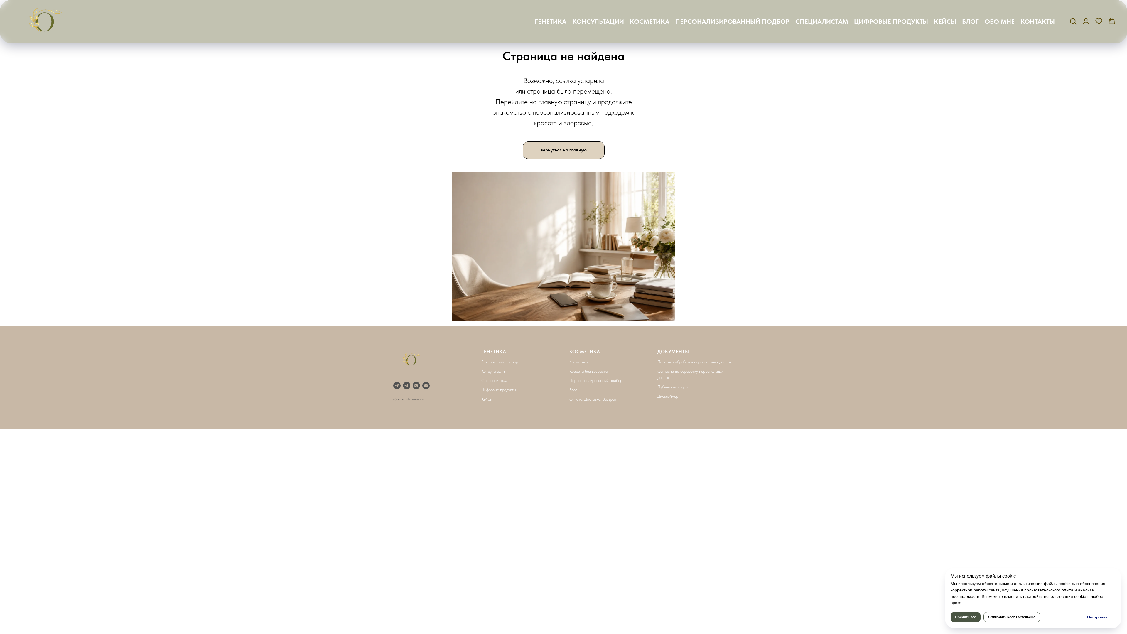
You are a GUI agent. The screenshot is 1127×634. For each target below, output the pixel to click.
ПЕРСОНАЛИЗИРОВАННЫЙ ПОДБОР (732, 21)
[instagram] (416, 385)
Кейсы (486, 399)
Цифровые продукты (498, 389)
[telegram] (406, 385)
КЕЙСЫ (945, 21)
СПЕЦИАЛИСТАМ (821, 21)
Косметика (578, 362)
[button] (1073, 21)
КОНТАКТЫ (1037, 21)
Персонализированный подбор (595, 380)
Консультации (493, 371)
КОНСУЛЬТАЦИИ (598, 21)
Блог (573, 389)
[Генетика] (397, 385)
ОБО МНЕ (1000, 21)
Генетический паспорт (500, 362)
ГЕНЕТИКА (550, 21)
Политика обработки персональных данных (694, 362)
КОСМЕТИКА (649, 21)
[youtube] (426, 385)
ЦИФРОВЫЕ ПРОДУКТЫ (891, 21)
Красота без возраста (588, 371)
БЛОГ (970, 21)
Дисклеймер (667, 396)
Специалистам (494, 380)
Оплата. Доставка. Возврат (592, 399)
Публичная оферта (673, 387)
